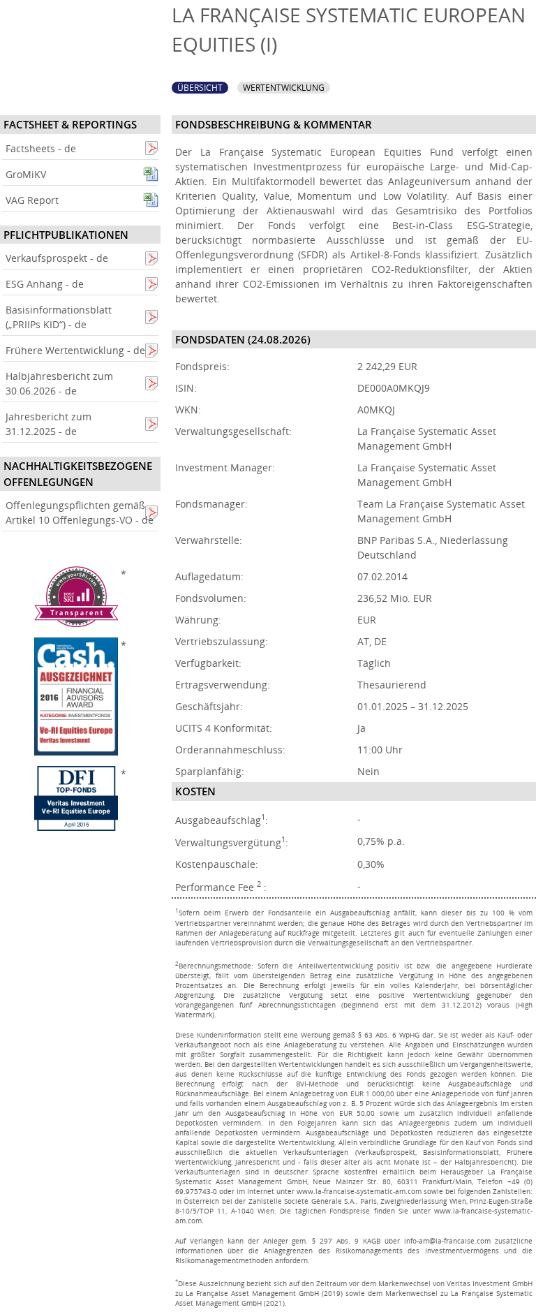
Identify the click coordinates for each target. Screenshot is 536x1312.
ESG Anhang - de (45, 283)
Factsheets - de (41, 148)
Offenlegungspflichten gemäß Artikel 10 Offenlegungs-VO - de (80, 512)
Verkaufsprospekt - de (57, 258)
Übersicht (200, 88)
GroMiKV (26, 174)
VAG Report (32, 200)
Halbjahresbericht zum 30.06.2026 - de (59, 383)
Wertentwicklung (284, 88)
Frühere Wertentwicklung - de (75, 350)
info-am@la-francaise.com (447, 1241)
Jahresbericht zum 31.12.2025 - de (48, 424)
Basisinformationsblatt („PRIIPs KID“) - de (59, 317)
